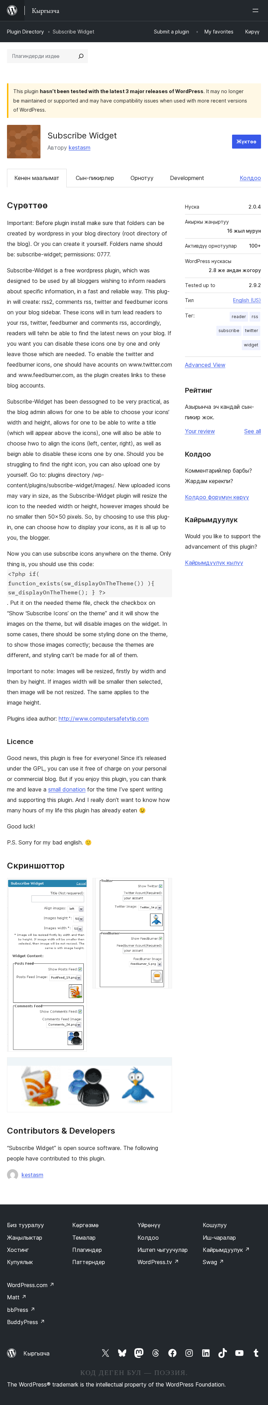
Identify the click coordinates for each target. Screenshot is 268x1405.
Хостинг (18, 1249)
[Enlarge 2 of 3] (162, 887)
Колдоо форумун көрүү (217, 497)
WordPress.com (30, 1285)
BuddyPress (26, 1321)
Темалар (84, 1237)
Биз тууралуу (25, 1225)
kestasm (79, 147)
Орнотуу (142, 177)
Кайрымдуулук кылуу (214, 562)
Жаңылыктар (24, 1237)
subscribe (228, 330)
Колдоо (250, 177)
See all (252, 431)
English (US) (247, 300)
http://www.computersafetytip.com (104, 718)
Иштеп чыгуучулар (162, 1249)
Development (187, 177)
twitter (251, 330)
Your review (200, 431)
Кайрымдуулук (226, 1249)
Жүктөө (246, 141)
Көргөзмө (85, 1225)
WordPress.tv (158, 1262)
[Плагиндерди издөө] (81, 56)
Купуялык (20, 1262)
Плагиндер (87, 1249)
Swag (213, 1262)
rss (255, 316)
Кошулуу (215, 1225)
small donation (66, 789)
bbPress (21, 1309)
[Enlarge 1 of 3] (77, 887)
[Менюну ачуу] (257, 10)
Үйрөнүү (149, 1225)
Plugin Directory (25, 32)
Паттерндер (88, 1262)
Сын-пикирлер (95, 177)
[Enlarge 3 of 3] (162, 1066)
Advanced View (205, 364)
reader (239, 316)
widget (251, 344)
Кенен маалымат (36, 177)
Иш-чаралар (219, 1237)
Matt (17, 1297)
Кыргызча (36, 1353)
